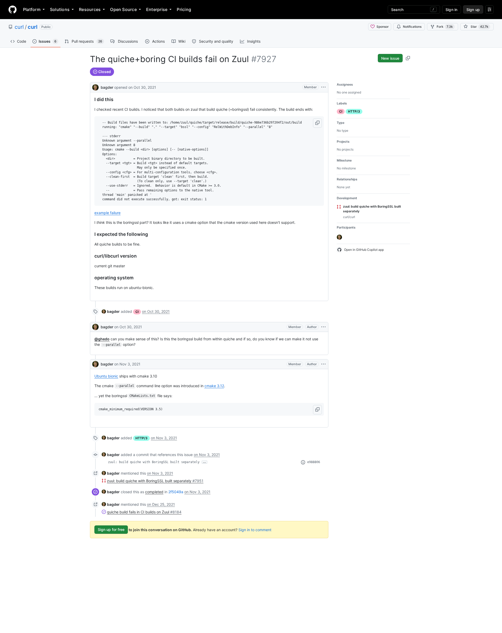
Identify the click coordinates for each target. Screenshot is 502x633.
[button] (317, 123)
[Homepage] (12, 9)
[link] (111, 311)
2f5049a (175, 492)
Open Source (123, 9)
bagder (107, 87)
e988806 (313, 462)
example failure (107, 212)
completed (154, 492)
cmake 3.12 (214, 386)
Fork (445, 27)
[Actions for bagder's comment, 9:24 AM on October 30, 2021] (323, 327)
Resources (90, 9)
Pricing (184, 9)
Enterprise (156, 9)
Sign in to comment (254, 529)
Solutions (60, 9)
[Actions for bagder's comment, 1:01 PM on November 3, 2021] (323, 364)
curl (19, 27)
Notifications (412, 27)
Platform (32, 9)
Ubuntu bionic (106, 376)
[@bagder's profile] (95, 87)
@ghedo (102, 339)
